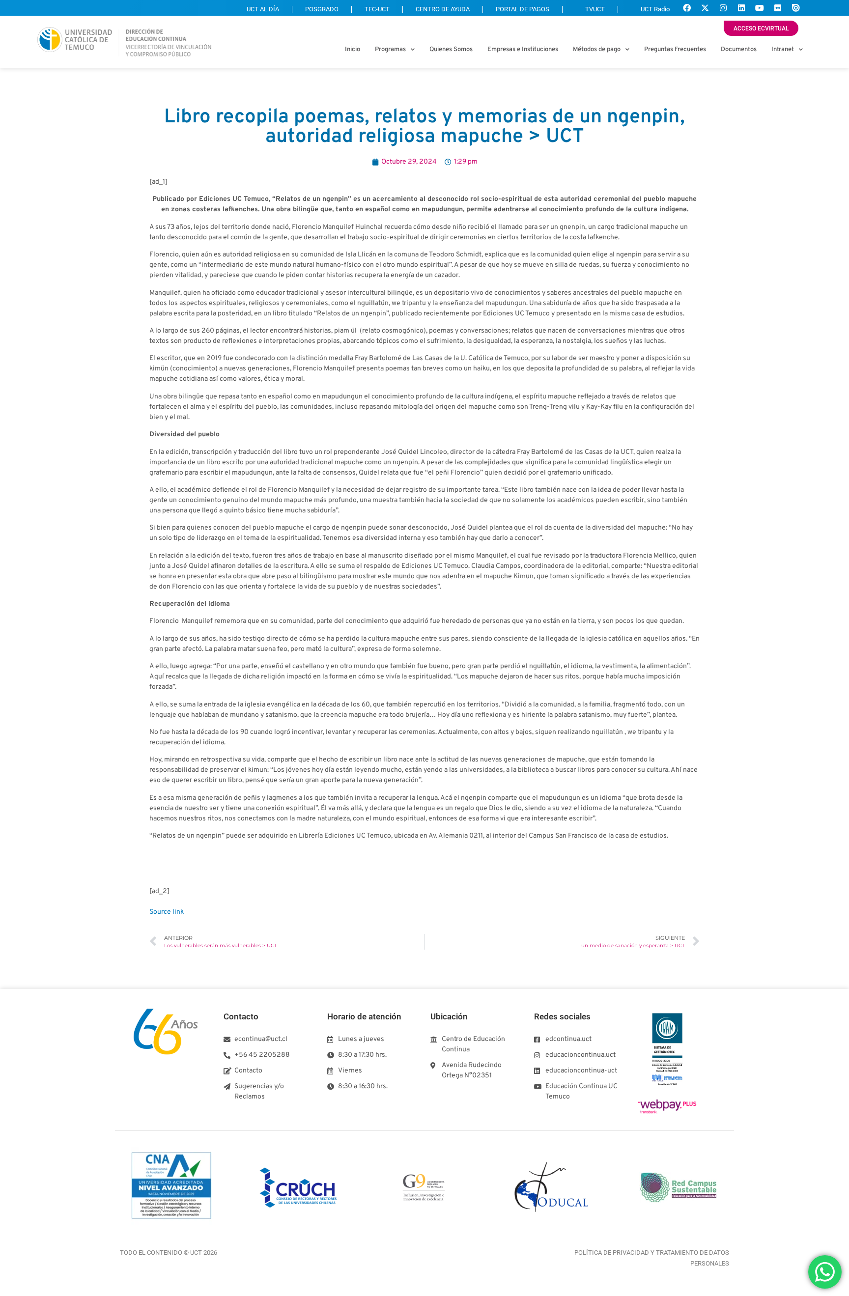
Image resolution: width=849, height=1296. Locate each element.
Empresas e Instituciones (522, 50)
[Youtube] (759, 8)
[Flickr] (778, 8)
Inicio (352, 50)
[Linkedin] (741, 8)
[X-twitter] (705, 8)
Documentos (739, 50)
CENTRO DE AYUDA (443, 9)
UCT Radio (655, 9)
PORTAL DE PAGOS (522, 9)
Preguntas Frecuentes (675, 50)
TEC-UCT (377, 9)
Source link (166, 912)
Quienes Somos (451, 50)
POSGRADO (322, 9)
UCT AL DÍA (263, 9)
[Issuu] (796, 8)
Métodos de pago (597, 50)
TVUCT (595, 9)
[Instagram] (723, 8)
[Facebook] (687, 8)
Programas (390, 50)
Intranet (782, 50)
